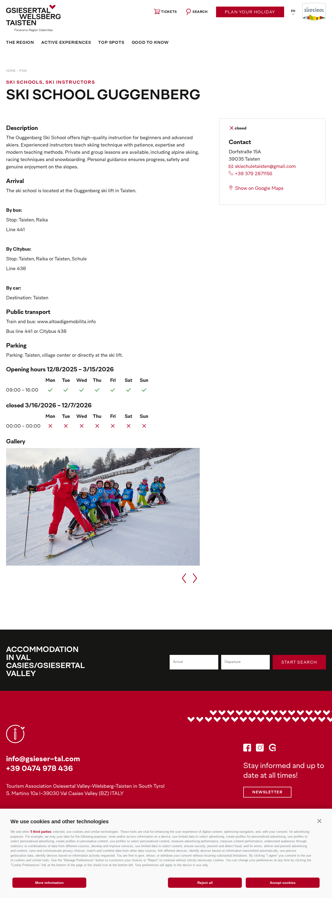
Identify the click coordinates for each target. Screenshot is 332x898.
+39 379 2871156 (253, 174)
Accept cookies (283, 883)
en (293, 11)
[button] (319, 820)
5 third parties (40, 832)
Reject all (205, 883)
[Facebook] (247, 749)
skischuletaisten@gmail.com (265, 167)
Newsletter (267, 792)
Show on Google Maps (259, 188)
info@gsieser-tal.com (43, 759)
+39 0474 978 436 (39, 769)
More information (49, 883)
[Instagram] (260, 749)
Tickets (169, 12)
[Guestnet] (272, 749)
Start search (299, 663)
